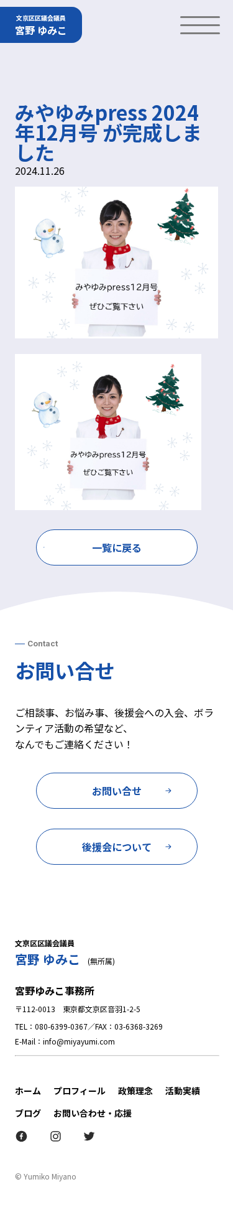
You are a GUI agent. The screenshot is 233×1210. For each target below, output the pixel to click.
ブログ (28, 1113)
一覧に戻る (117, 547)
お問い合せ (117, 790)
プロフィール (79, 1090)
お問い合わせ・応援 (92, 1113)
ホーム (28, 1090)
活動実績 (182, 1090)
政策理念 (135, 1090)
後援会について (117, 846)
